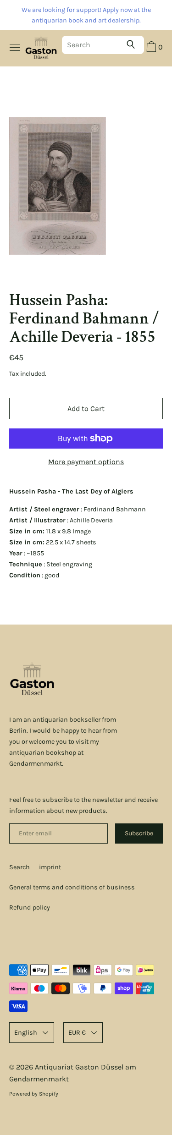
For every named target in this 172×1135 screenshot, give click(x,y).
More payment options (86, 461)
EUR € (77, 1032)
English (25, 1032)
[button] (153, 48)
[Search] (133, 44)
